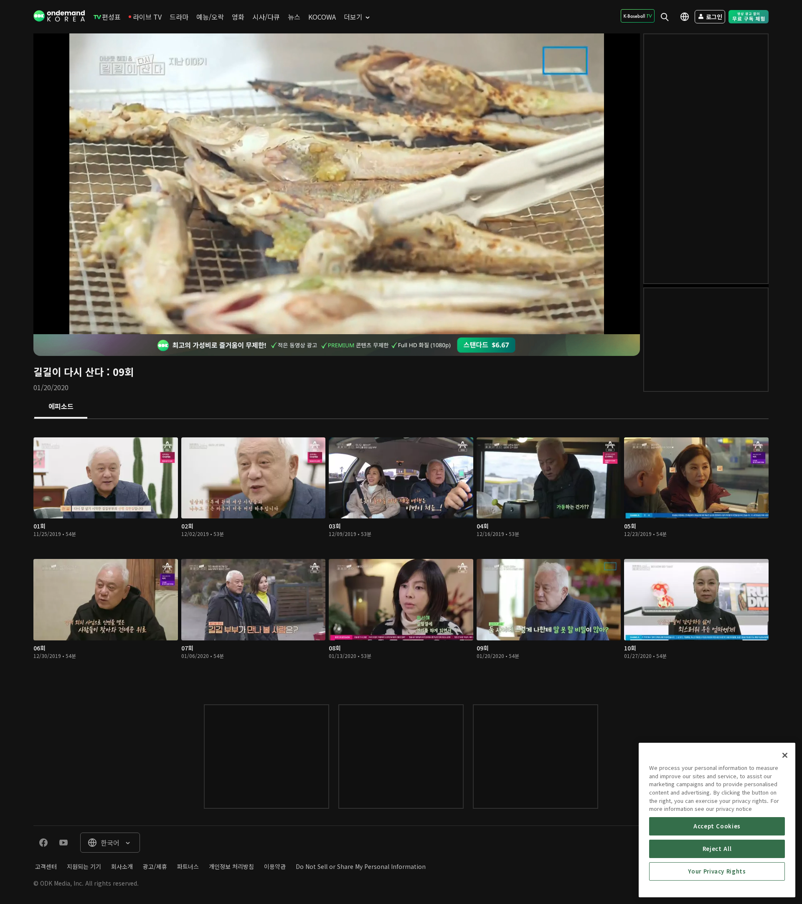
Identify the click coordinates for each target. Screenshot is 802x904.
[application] (336, 183)
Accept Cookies (717, 826)
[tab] (60, 407)
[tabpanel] (401, 553)
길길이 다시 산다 (68, 371)
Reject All (717, 849)
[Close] (785, 755)
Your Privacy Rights (717, 871)
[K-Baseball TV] (638, 16)
